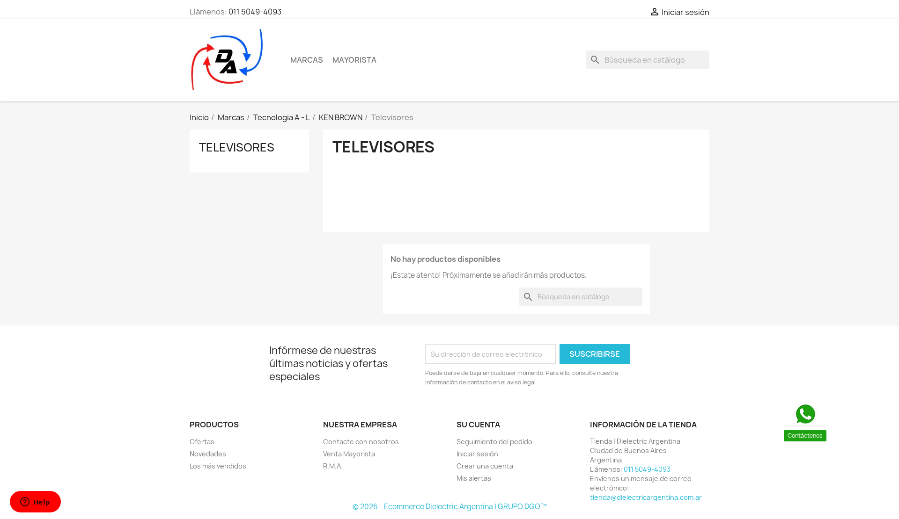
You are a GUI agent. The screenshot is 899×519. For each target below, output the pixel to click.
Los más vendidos (218, 465)
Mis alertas (474, 478)
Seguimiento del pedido (494, 441)
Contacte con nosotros (361, 441)
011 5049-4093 (254, 12)
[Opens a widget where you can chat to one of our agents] (35, 502)
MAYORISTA (354, 60)
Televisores (236, 147)
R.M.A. (333, 465)
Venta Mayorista (349, 453)
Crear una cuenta (485, 465)
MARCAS (306, 60)
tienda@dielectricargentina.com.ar (646, 497)
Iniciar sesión (477, 453)
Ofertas (202, 441)
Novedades (208, 453)
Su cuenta (478, 424)
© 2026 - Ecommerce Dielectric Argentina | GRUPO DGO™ (450, 507)
